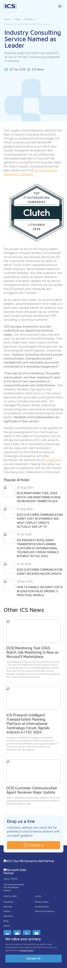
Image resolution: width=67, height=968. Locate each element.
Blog (6, 921)
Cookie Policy (42, 906)
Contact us (36, 845)
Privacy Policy (41, 902)
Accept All (33, 958)
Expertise (8, 902)
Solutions (8, 916)
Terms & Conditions (44, 911)
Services (8, 906)
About (7, 925)
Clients (7, 911)
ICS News (38, 69)
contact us (52, 460)
